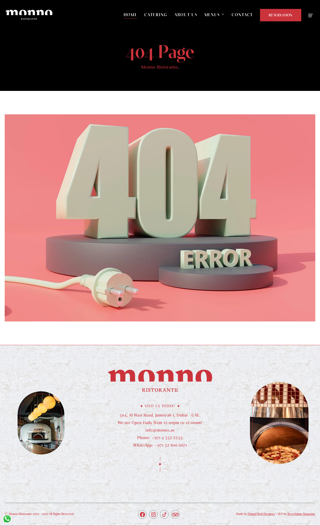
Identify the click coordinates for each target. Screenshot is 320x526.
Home (131, 14)
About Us (186, 14)
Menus (212, 14)
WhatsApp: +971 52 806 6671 (160, 445)
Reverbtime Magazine (301, 514)
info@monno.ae (160, 430)
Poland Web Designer (261, 514)
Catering (155, 14)
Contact (242, 14)
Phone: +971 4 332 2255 (160, 437)
